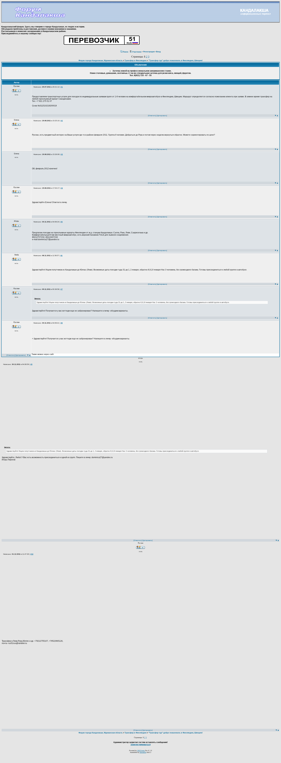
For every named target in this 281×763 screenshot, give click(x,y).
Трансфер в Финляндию (136, 60)
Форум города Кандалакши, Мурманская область (101, 60)
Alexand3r (143, 752)
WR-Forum (141, 750)
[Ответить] (152, 115)
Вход (158, 52)
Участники (136, 52)
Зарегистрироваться (141, 744)
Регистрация (148, 52)
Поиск (125, 52)
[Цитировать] (162, 115)
